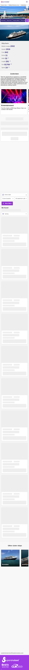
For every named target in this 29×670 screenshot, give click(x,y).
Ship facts (9, 20)
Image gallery (16, 20)
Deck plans (23, 20)
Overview (3, 20)
